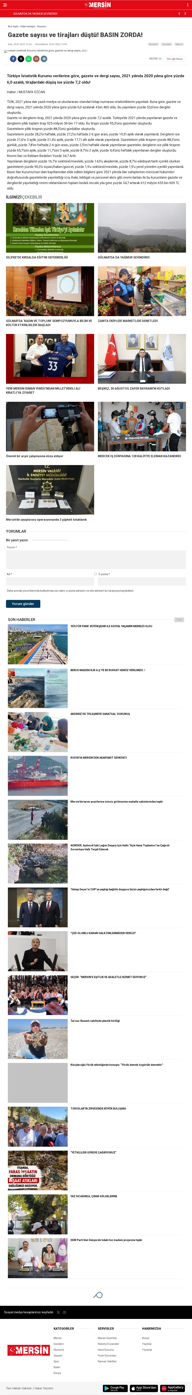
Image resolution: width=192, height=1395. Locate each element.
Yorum (12, 547)
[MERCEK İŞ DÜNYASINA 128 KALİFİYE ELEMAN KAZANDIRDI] (142, 426)
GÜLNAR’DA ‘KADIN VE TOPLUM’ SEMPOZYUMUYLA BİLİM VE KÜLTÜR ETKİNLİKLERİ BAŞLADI (68, 13)
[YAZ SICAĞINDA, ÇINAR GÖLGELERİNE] (38, 1233)
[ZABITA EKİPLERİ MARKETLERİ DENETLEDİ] (142, 291)
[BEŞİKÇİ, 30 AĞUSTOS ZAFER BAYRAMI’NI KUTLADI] (142, 359)
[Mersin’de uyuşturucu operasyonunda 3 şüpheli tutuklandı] (50, 490)
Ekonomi (153, 44)
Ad (9, 574)
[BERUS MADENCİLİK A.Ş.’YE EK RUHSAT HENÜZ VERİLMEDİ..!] (38, 707)
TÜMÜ (179, 620)
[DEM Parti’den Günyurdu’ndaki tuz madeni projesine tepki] (38, 1277)
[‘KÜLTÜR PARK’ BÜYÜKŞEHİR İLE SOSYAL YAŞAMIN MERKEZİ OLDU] (38, 663)
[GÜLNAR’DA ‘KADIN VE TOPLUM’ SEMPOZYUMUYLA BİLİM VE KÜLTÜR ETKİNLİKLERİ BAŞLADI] (50, 291)
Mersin (179, 44)
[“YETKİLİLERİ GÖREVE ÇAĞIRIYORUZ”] (38, 1189)
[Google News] (175, 59)
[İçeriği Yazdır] (44, 59)
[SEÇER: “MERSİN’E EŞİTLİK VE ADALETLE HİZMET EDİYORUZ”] (38, 1014)
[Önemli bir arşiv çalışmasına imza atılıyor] (50, 426)
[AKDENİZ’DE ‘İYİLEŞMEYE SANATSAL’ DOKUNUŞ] (38, 751)
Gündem (166, 44)
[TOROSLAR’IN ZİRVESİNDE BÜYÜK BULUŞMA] (38, 1145)
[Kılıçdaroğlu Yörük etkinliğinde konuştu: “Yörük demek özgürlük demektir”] (38, 1101)
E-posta (104, 574)
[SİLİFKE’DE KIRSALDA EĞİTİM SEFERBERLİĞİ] (50, 228)
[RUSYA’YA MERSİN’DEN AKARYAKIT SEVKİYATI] (38, 794)
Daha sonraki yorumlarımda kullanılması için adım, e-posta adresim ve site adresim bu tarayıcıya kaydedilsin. (70, 590)
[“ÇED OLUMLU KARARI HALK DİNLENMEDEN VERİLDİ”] (38, 970)
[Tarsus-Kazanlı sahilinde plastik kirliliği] (38, 1058)
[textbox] (96, 145)
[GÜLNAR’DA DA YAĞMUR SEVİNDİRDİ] (142, 228)
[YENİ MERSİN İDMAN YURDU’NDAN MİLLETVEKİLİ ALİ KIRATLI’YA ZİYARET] (50, 359)
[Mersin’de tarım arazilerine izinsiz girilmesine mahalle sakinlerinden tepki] (38, 838)
